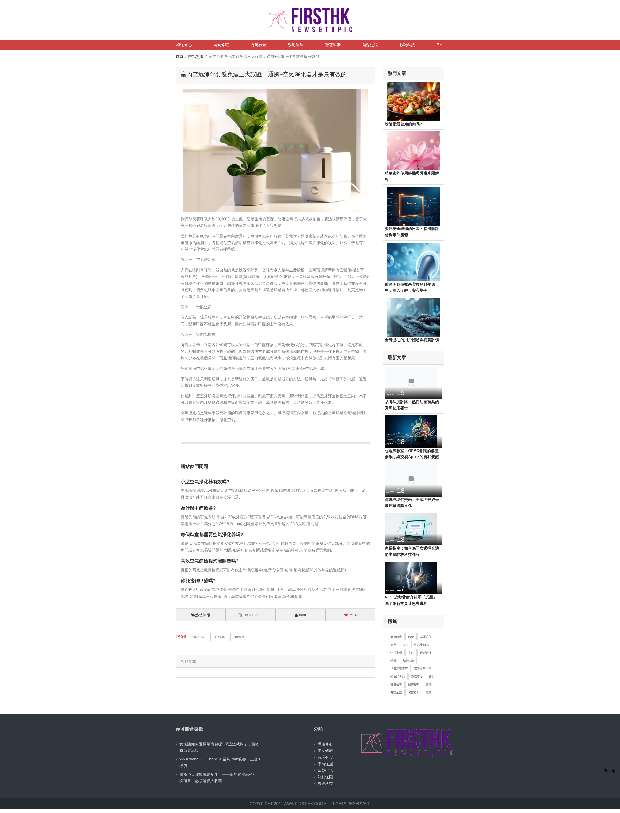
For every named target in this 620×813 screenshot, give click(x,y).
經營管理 (426, 652)
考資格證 (414, 692)
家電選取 (426, 636)
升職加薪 (396, 692)
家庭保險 (408, 660)
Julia (302, 615)
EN (439, 45)
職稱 (429, 692)
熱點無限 (370, 45)
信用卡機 (396, 652)
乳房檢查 (396, 684)
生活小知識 (421, 644)
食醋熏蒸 (239, 636)
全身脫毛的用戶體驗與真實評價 (412, 340)
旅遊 (393, 644)
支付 (411, 652)
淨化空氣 (219, 636)
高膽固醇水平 (422, 668)
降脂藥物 (417, 676)
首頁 (179, 56)
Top (608, 771)
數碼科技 (407, 45)
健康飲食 (396, 636)
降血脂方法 (397, 676)
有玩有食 (258, 45)
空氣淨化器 (198, 636)
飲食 (411, 636)
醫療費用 (414, 684)
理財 (393, 660)
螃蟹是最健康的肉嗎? (403, 124)
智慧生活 (333, 45)
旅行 (405, 644)
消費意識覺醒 (399, 668)
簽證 (431, 676)
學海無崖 (295, 45)
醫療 (429, 684)
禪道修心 (184, 45)
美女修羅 (221, 45)
